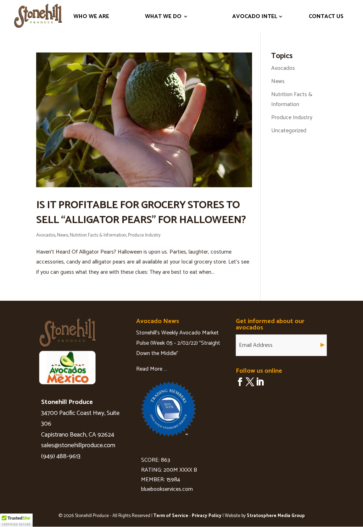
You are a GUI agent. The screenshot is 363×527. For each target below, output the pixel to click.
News (62, 235)
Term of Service (170, 516)
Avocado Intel (254, 16)
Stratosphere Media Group (276, 516)
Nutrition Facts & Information (98, 235)
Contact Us (326, 16)
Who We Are (91, 16)
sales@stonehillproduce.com (78, 445)
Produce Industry (144, 235)
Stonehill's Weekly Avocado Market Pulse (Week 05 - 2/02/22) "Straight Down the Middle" (178, 343)
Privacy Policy (207, 516)
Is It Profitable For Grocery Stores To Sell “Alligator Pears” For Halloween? (141, 212)
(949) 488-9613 (60, 456)
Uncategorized (288, 130)
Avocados (45, 235)
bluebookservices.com (167, 489)
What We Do (163, 16)
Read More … (151, 369)
